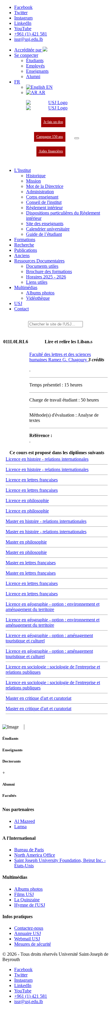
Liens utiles (36, 282)
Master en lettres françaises (31, 562)
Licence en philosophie (27, 500)
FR (17, 81)
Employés (35, 65)
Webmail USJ (27, 938)
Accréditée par (28, 49)
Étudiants (35, 60)
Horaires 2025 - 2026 (46, 276)
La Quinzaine (27, 899)
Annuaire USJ (27, 933)
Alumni (33, 76)
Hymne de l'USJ (29, 905)
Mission (33, 180)
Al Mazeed (24, 821)
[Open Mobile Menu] (76, 138)
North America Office (34, 855)
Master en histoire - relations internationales (46, 521)
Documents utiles (42, 266)
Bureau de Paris (29, 849)
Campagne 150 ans (49, 137)
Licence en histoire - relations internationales (47, 459)
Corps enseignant (42, 196)
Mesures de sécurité (32, 944)
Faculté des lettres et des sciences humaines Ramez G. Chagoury (60, 357)
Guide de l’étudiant (44, 234)
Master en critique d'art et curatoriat (38, 698)
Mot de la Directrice (44, 186)
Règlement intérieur (44, 207)
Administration (40, 191)
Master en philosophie (26, 541)
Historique (36, 175)
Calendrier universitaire (48, 228)
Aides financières (51, 151)
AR (41, 92)
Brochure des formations (49, 271)
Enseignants (37, 71)
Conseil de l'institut (44, 202)
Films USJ (24, 894)
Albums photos (40, 292)
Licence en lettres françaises (32, 479)
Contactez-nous (28, 928)
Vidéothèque (38, 298)
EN (49, 87)
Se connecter (26, 55)
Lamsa (20, 826)
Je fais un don (53, 122)
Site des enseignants (44, 223)
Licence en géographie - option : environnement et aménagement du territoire (52, 607)
